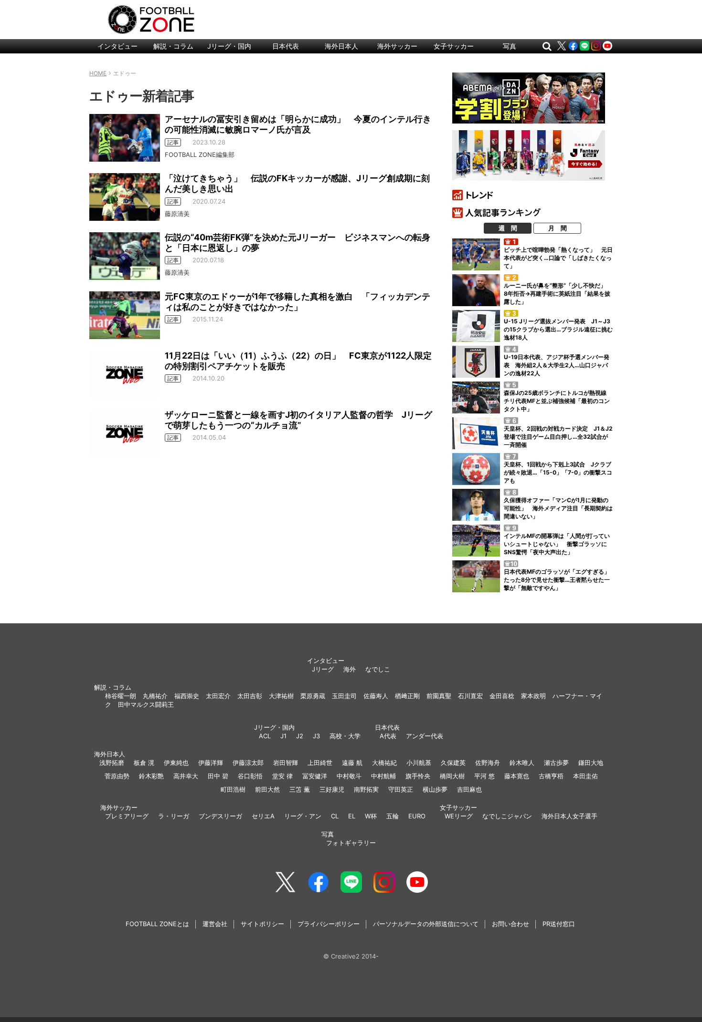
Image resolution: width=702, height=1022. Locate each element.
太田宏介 (218, 696)
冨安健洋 (314, 776)
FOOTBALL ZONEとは (157, 924)
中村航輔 (383, 776)
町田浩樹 (233, 789)
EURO (416, 816)
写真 (509, 46)
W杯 (371, 816)
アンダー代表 (424, 736)
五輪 (392, 816)
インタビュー (117, 46)
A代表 (388, 736)
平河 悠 (484, 776)
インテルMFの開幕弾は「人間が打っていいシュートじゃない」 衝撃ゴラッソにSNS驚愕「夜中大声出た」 (557, 544)
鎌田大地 (590, 762)
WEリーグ (459, 816)
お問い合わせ (510, 924)
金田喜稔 (501, 696)
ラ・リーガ (173, 816)
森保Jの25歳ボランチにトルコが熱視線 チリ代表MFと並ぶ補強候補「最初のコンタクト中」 (558, 401)
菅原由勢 (117, 776)
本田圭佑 (585, 776)
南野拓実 (366, 789)
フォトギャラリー (351, 843)
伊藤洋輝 (210, 762)
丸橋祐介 (155, 696)
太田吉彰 (249, 696)
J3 (316, 736)
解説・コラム (173, 46)
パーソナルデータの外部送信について (426, 924)
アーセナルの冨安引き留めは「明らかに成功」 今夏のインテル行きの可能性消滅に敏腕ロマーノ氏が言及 (298, 124)
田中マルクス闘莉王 (146, 704)
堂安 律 (282, 776)
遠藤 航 (352, 762)
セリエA (263, 816)
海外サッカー (397, 46)
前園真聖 (438, 696)
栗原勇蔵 (312, 696)
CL (335, 816)
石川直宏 (470, 696)
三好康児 (331, 789)
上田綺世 (320, 762)
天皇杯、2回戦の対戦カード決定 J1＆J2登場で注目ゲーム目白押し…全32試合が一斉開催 (558, 436)
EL (351, 816)
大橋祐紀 (384, 762)
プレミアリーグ (127, 816)
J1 (283, 736)
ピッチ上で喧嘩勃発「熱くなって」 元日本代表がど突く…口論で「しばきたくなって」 (558, 257)
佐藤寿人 (375, 696)
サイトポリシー (262, 924)
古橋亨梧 (551, 776)
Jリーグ (323, 669)
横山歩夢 (435, 789)
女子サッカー (454, 46)
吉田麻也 (469, 789)
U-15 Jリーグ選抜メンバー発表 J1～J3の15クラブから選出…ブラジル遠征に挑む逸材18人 (558, 329)
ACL (265, 736)
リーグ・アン (302, 816)
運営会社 (214, 924)
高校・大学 (345, 736)
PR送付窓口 (558, 924)
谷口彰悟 (250, 776)
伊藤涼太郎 (248, 762)
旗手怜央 (417, 776)
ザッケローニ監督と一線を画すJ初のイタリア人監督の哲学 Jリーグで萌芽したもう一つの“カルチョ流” (298, 420)
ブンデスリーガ (220, 816)
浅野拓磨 (111, 762)
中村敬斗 (349, 776)
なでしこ (377, 669)
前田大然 (267, 789)
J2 (299, 736)
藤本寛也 (516, 776)
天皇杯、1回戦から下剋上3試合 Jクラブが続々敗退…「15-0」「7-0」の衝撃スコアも (558, 472)
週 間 (508, 228)
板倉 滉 (144, 762)
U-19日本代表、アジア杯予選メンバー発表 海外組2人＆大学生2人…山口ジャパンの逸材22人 (556, 365)
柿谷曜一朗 (120, 696)
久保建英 (453, 762)
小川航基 (418, 762)
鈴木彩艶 (151, 776)
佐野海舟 (487, 762)
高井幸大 (185, 776)
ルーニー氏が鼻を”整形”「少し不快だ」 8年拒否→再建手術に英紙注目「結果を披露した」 (558, 293)
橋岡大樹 (452, 776)
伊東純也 (176, 762)
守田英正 (400, 789)
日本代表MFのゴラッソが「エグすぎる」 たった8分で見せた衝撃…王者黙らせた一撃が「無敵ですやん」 (560, 579)
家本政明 (533, 696)
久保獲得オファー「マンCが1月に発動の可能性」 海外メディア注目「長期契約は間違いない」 (558, 508)
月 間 (557, 228)
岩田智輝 (285, 762)
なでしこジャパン (507, 816)
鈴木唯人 (522, 762)
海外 (349, 669)
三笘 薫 (299, 789)
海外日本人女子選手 (569, 816)
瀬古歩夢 (556, 762)
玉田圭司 (344, 696)
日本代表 (285, 46)
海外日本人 (341, 46)
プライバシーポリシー (329, 924)
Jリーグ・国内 (229, 46)
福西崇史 (186, 696)
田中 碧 (218, 776)
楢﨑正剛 (407, 696)
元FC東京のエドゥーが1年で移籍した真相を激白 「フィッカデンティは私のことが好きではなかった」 (297, 301)
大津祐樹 (281, 696)
